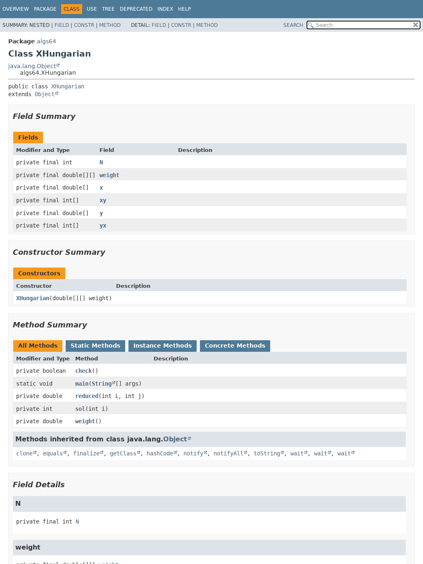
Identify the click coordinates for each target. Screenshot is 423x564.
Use (92, 9)
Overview (15, 9)
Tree (108, 9)
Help (184, 9)
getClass (123, 453)
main (81, 383)
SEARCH (293, 25)
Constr (84, 25)
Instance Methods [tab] (162, 345)
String (102, 383)
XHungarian (67, 86)
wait (297, 453)
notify (193, 453)
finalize (86, 453)
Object (45, 94)
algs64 (46, 41)
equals (53, 453)
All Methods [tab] (37, 345)
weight (109, 175)
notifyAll (228, 453)
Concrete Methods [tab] (235, 345)
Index (165, 9)
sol (80, 408)
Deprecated (136, 9)
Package (45, 9)
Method (110, 25)
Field (62, 25)
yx (103, 225)
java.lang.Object (32, 66)
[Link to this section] (81, 116)
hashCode (160, 453)
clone (24, 453)
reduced (86, 396)
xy (103, 200)
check (83, 370)
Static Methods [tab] (95, 345)
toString (267, 453)
